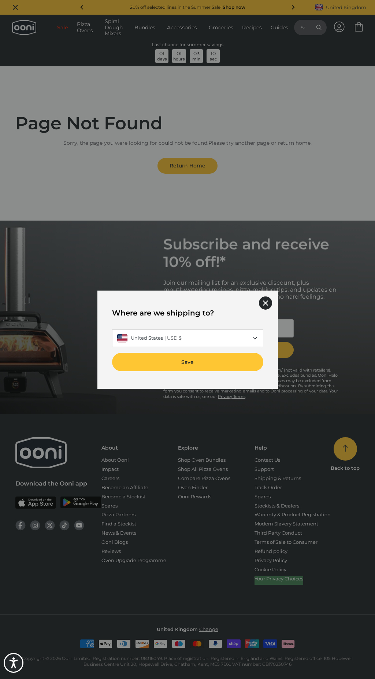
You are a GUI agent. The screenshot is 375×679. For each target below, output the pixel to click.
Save (187, 361)
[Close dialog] (265, 302)
